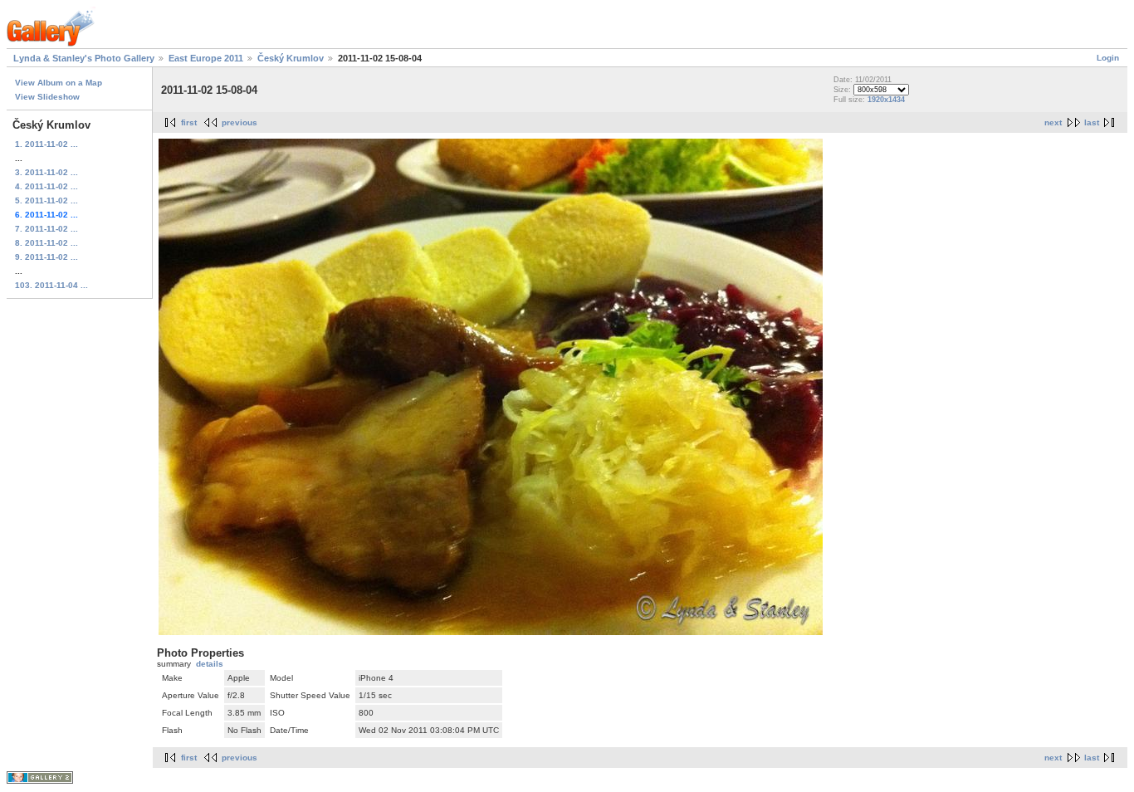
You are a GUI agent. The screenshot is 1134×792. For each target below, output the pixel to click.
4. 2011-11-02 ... (46, 186)
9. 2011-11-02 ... (46, 257)
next (1053, 122)
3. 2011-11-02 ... (46, 172)
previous (239, 122)
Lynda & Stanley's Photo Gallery (83, 58)
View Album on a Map (58, 82)
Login (1108, 57)
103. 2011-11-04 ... (51, 285)
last (1091, 122)
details (209, 663)
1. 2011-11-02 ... (46, 144)
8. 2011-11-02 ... (46, 242)
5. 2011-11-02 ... (46, 200)
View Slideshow (47, 96)
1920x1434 (886, 99)
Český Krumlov (290, 58)
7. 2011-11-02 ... (46, 228)
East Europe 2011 (206, 58)
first (189, 122)
